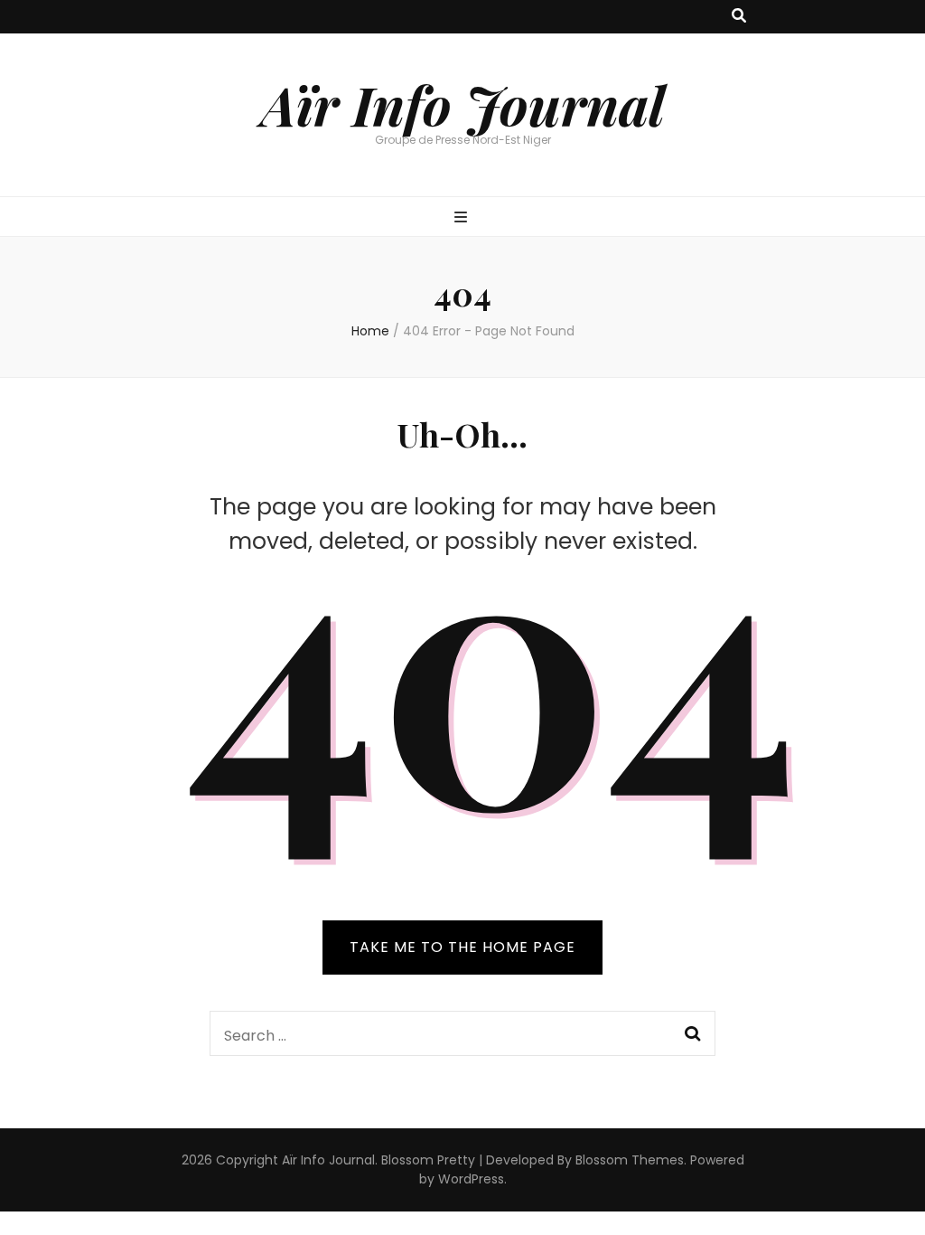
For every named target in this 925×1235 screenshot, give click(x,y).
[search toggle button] (739, 17)
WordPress (471, 1179)
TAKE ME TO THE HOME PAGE (462, 947)
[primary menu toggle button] (463, 218)
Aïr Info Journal (463, 104)
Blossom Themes (629, 1160)
